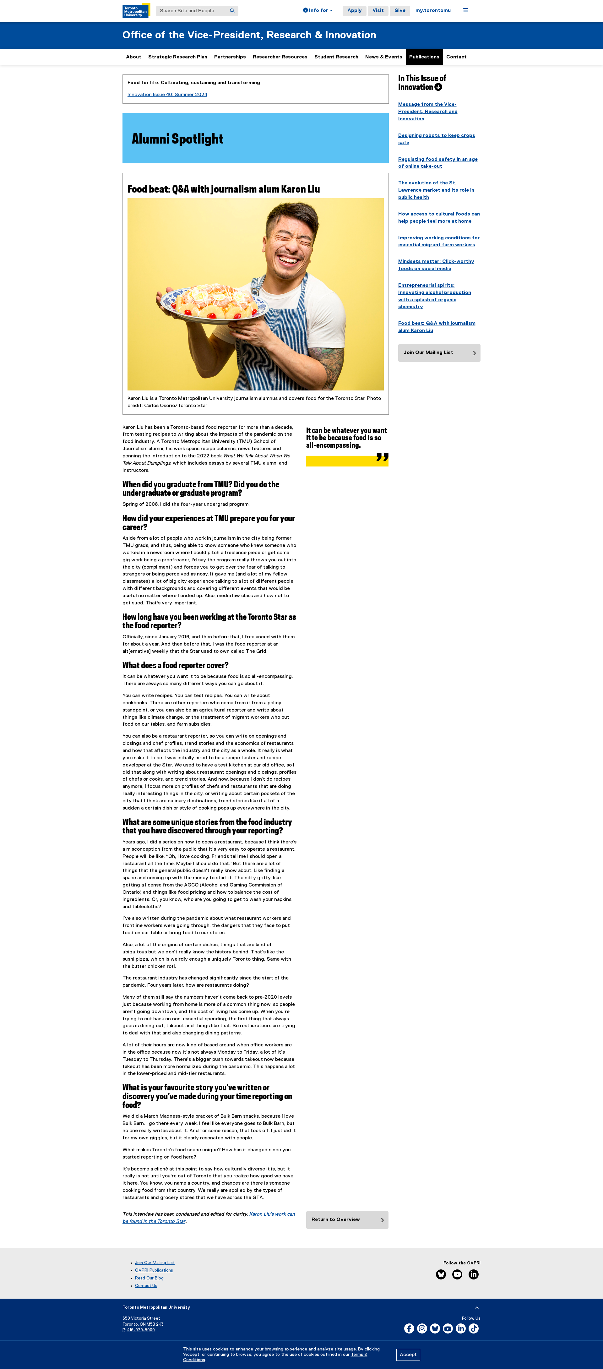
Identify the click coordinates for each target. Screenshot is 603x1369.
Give (399, 10)
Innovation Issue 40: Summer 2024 (167, 94)
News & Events (383, 57)
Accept (408, 1354)
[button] (317, 11)
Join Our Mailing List (155, 1263)
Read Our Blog (149, 1278)
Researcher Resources (280, 57)
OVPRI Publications (154, 1270)
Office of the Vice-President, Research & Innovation (249, 35)
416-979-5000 (141, 1330)
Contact (456, 57)
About (133, 57)
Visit (378, 10)
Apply (354, 10)
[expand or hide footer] (477, 1308)
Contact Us (146, 1286)
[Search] (232, 11)
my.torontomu (433, 10)
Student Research (336, 57)
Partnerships (230, 57)
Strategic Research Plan (177, 57)
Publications (424, 57)
